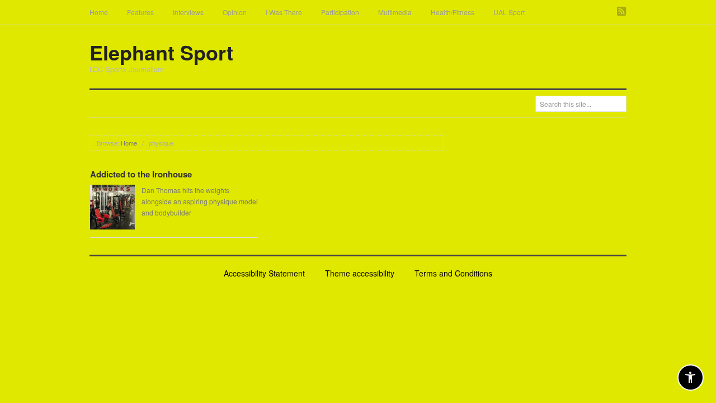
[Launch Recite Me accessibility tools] (690, 377)
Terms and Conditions (453, 273)
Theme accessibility (359, 273)
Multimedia (395, 12)
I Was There (284, 12)
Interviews (188, 12)
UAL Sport (509, 12)
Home (99, 12)
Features (140, 12)
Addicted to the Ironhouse (141, 174)
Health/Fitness (452, 12)
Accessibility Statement (264, 273)
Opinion (235, 12)
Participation (340, 12)
